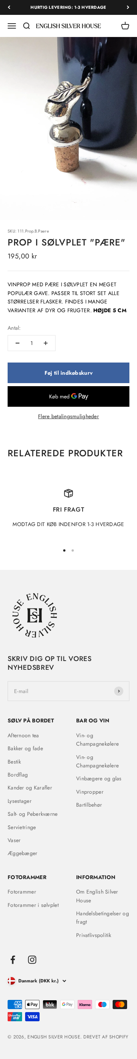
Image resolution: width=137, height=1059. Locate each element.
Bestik (14, 761)
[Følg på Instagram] (32, 960)
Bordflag (18, 774)
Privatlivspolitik (94, 935)
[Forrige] (9, 7)
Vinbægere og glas (99, 778)
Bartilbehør (89, 805)
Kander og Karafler (30, 787)
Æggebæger (23, 853)
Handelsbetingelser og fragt (102, 918)
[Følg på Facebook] (13, 960)
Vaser (14, 840)
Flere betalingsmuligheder (68, 416)
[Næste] (128, 7)
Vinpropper (90, 792)
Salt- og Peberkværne (33, 814)
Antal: (14, 328)
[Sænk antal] (17, 343)
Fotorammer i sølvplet (33, 905)
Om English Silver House (97, 896)
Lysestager (20, 801)
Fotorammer (22, 891)
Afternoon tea (23, 735)
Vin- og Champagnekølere (97, 740)
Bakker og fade (25, 748)
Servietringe (22, 827)
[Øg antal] (45, 343)
